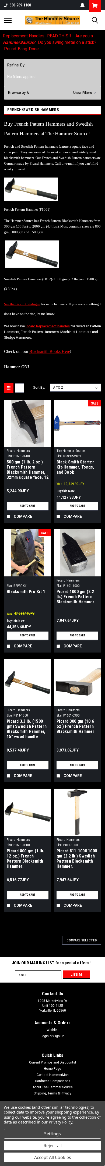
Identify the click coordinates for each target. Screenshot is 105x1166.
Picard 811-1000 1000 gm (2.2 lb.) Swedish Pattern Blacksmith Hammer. (77, 858)
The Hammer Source (71, 451)
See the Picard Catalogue (22, 304)
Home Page (52, 1069)
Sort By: (39, 387)
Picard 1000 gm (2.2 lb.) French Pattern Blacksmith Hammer (75, 596)
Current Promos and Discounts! (52, 1062)
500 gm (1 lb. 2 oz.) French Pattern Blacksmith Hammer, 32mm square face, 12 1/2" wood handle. (27, 470)
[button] (52, 93)
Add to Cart (27, 505)
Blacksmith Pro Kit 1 (26, 591)
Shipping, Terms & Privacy (52, 1093)
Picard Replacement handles (48, 326)
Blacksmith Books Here (49, 351)
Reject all (53, 1146)
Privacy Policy (60, 1122)
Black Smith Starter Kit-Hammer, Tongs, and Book (75, 467)
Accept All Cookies (52, 1157)
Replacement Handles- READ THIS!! (37, 35)
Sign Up (58, 1036)
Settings (52, 1134)
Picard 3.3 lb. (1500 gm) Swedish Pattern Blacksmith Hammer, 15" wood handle (27, 729)
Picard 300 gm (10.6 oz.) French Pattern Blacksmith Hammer (75, 726)
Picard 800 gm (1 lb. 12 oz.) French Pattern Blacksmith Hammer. (25, 858)
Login (45, 1036)
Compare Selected (81, 940)
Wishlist (53, 1030)
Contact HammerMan (53, 1075)
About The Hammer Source (53, 1087)
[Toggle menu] (8, 20)
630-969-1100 (20, 5)
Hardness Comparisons (52, 1081)
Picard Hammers (18, 451)
